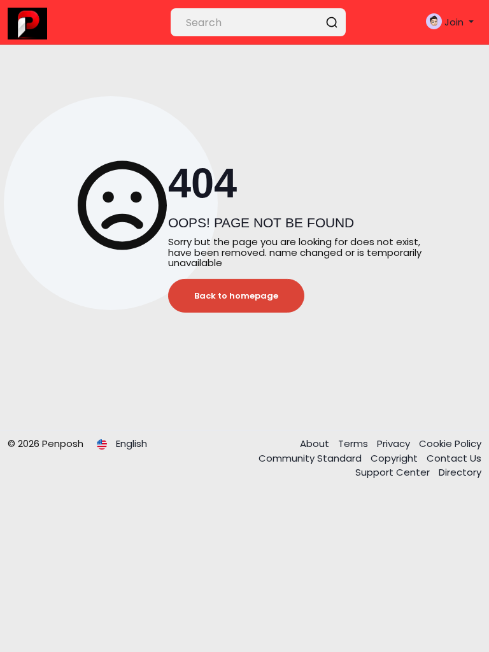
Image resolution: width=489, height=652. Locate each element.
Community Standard (311, 458)
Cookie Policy (450, 443)
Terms (354, 443)
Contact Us (454, 458)
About (316, 443)
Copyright (395, 458)
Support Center (393, 472)
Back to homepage (236, 296)
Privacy (395, 443)
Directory (460, 472)
